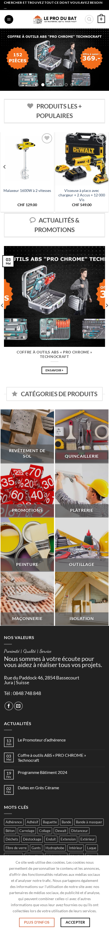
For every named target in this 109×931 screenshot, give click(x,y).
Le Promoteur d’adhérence (42, 739)
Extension (68, 839)
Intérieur (75, 848)
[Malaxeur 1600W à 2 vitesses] (27, 158)
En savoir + (54, 370)
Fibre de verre (16, 848)
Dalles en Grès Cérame (38, 787)
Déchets (12, 839)
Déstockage (32, 839)
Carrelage (26, 831)
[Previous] (4, 166)
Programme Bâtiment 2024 (42, 772)
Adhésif (32, 822)
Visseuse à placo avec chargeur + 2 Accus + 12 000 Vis (81, 195)
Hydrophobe (55, 848)
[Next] (104, 166)
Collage (45, 831)
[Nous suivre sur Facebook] (8, 706)
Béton (10, 831)
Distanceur (79, 831)
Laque (91, 848)
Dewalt (60, 831)
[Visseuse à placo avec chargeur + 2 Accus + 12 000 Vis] (81, 158)
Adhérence (14, 822)
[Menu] (8, 19)
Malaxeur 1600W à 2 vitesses (27, 190)
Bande (66, 822)
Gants (36, 848)
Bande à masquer (89, 822)
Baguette (50, 822)
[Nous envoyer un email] (18, 706)
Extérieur (87, 839)
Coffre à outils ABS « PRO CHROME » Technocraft (54, 354)
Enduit (51, 839)
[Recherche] (89, 19)
